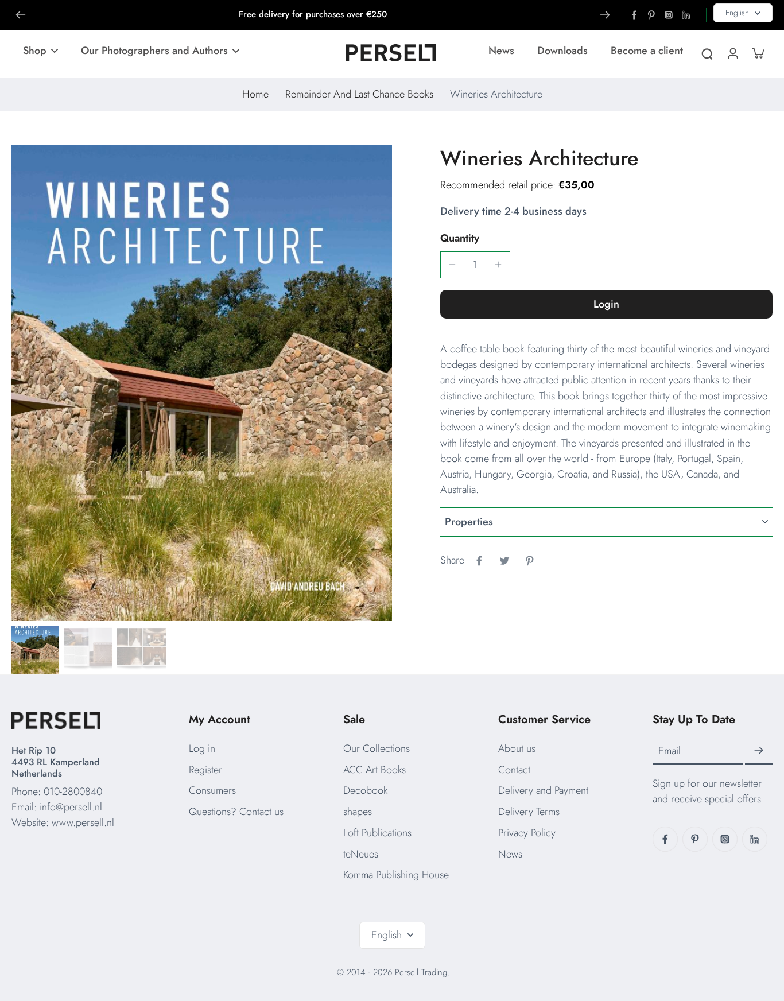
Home (255, 94)
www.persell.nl (83, 822)
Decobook (365, 790)
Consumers (212, 790)
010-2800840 (73, 791)
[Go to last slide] (20, 14)
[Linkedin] (685, 15)
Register (205, 769)
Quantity (459, 238)
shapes (357, 811)
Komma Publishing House (396, 874)
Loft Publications (377, 832)
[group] (201, 383)
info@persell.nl (71, 807)
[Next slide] (604, 14)
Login (606, 304)
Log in (202, 748)
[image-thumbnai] (34, 650)
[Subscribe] (759, 751)
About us (516, 748)
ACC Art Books (374, 769)
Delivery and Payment (543, 790)
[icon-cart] (757, 52)
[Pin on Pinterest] (529, 560)
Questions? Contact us (236, 811)
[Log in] (732, 52)
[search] (707, 52)
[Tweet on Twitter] (504, 560)
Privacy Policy (527, 832)
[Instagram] (668, 15)
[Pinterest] (651, 15)
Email (669, 750)
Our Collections (376, 748)
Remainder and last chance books (359, 94)
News (510, 854)
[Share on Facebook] (479, 560)
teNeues (360, 854)
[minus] (452, 265)
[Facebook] (634, 15)
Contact (514, 769)
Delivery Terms (529, 811)
